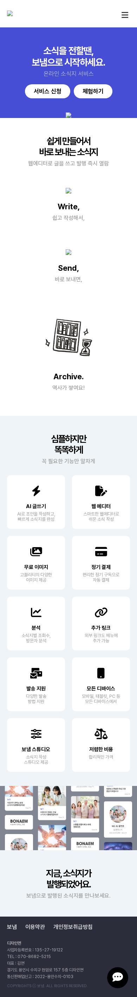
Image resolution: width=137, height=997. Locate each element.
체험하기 (93, 91)
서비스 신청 (47, 91)
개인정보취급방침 (73, 927)
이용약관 (35, 927)
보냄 (12, 927)
